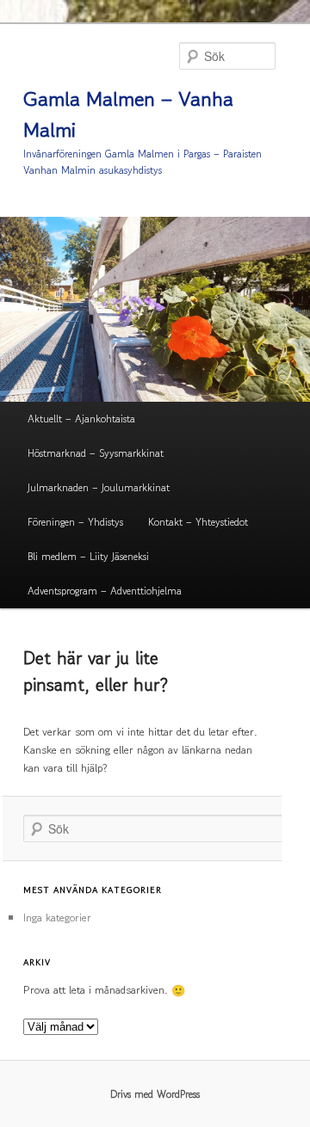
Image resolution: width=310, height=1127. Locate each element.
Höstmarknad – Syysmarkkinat (96, 453)
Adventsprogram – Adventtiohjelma (105, 590)
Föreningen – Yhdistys (75, 521)
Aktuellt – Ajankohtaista (81, 418)
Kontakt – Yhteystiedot (198, 521)
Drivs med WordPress (155, 1094)
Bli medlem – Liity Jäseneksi (88, 556)
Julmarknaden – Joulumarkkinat (99, 487)
